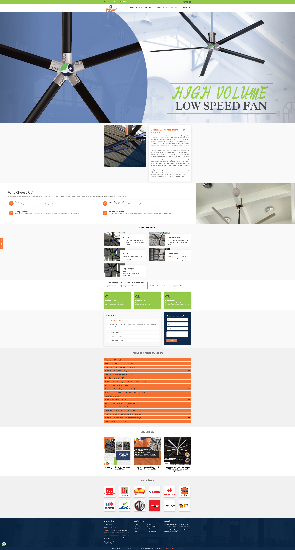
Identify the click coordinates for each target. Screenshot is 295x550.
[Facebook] (184, 2)
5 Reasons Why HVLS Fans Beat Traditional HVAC (117, 468)
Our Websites (185, 7)
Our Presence (152, 526)
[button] (22, 67)
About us (139, 7)
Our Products (149, 7)
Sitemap (165, 7)
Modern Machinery (116, 332)
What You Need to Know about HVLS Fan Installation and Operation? (177, 469)
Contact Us (175, 7)
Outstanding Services (117, 341)
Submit (172, 340)
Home (132, 7)
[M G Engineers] (111, 8)
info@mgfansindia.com (112, 1)
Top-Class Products (116, 336)
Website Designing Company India (174, 548)
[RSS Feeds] (187, 2)
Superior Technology (117, 320)
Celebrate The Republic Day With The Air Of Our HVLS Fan (148, 468)
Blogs (159, 7)
